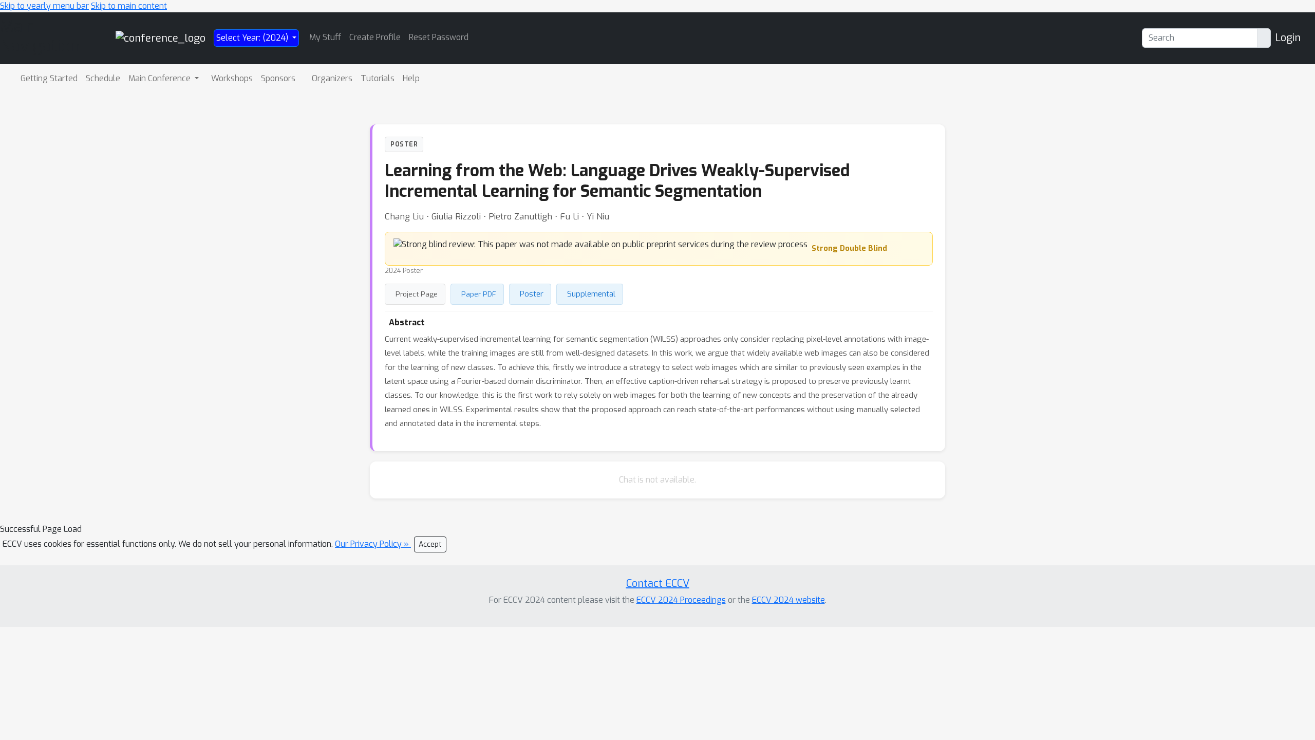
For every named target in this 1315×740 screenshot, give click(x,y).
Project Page (417, 294)
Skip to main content (129, 6)
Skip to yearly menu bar (44, 6)
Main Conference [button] (160, 78)
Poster (531, 294)
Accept (430, 544)
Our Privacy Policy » (373, 544)
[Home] (160, 37)
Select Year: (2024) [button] (253, 37)
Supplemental (591, 294)
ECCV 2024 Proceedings (681, 600)
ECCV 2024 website (788, 600)
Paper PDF (478, 294)
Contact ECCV (657, 583)
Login (1288, 38)
